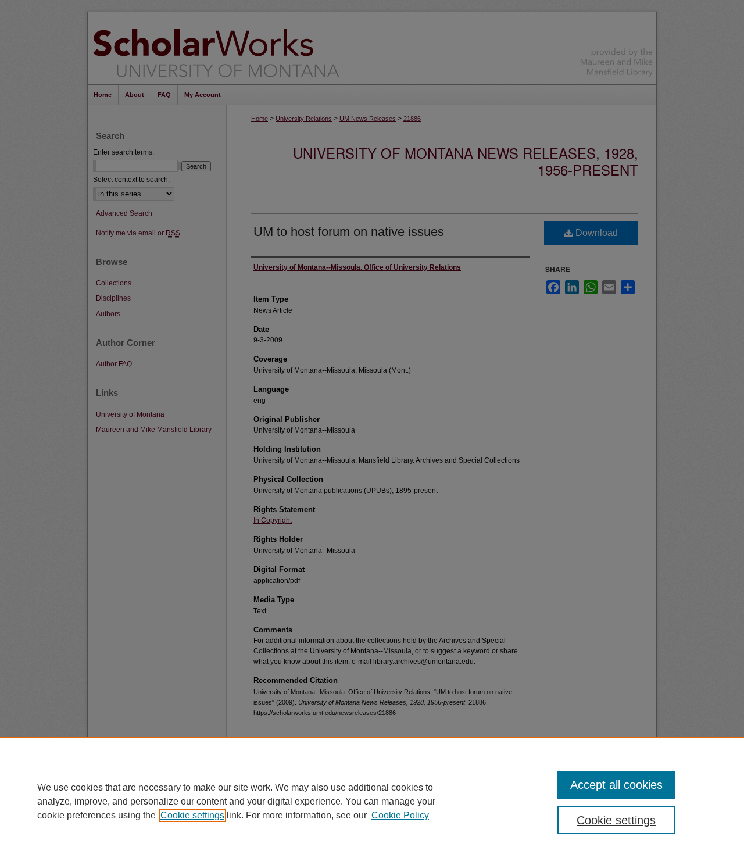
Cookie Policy (400, 815)
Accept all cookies (616, 784)
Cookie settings (192, 815)
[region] (372, 801)
